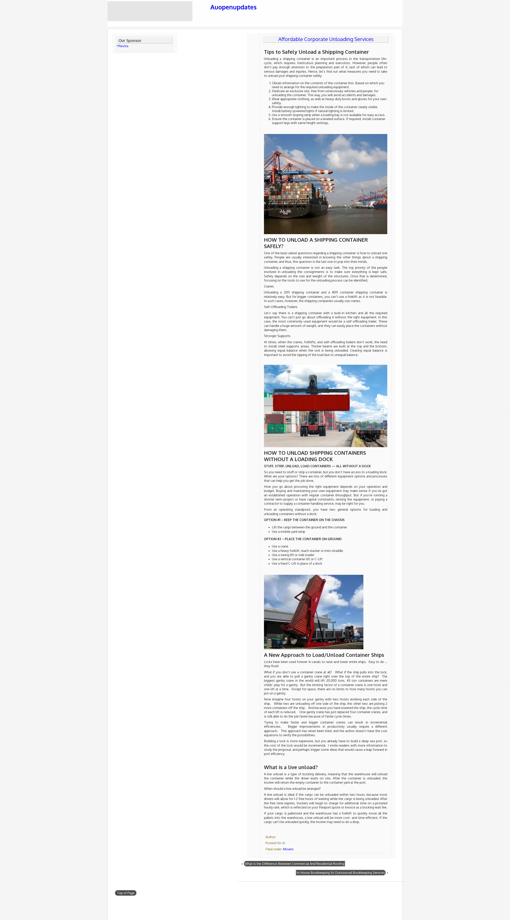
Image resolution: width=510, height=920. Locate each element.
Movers (288, 849)
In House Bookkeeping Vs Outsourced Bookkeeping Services (341, 873)
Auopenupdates (233, 7)
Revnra (123, 46)
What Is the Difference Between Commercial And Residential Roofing (294, 864)
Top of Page (125, 893)
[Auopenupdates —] (157, 11)
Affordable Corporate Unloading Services (326, 39)
